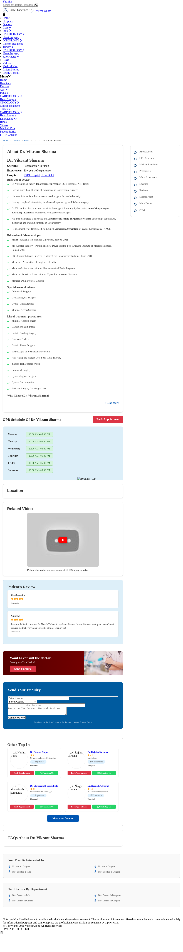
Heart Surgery (11, 37)
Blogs (6, 59)
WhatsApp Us (47, 773)
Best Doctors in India (21, 895)
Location (143, 184)
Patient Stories (11, 69)
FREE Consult (11, 72)
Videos (7, 63)
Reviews (143, 190)
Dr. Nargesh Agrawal (98, 785)
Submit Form (146, 196)
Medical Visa (10, 66)
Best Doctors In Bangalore (109, 895)
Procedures (144, 171)
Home (6, 17)
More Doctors (146, 203)
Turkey (7, 46)
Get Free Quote (42, 10)
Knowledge (10, 56)
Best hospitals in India (21, 872)
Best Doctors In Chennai (22, 900)
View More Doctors (63, 818)
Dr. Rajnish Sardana (98, 752)
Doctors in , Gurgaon (21, 866)
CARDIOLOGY (13, 34)
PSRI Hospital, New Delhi (39, 175)
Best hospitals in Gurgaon (109, 872)
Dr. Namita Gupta (39, 752)
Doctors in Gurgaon (106, 866)
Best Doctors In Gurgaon (109, 900)
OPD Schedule (146, 158)
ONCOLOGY (11, 40)
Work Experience (148, 177)
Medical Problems (148, 164)
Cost (6, 27)
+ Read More (112, 403)
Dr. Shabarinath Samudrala (44, 785)
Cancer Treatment (13, 43)
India (6, 30)
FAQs (142, 209)
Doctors (7, 24)
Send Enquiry (22, 668)
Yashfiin (7, 1)
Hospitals (8, 21)
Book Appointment (108, 419)
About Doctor (146, 151)
